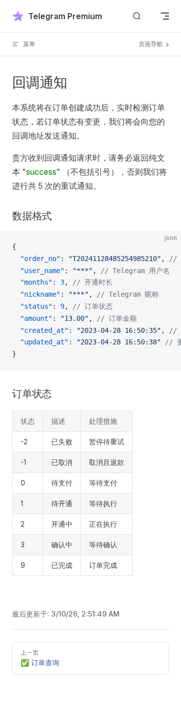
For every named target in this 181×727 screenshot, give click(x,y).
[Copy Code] (165, 247)
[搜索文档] (137, 16)
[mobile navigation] (165, 16)
